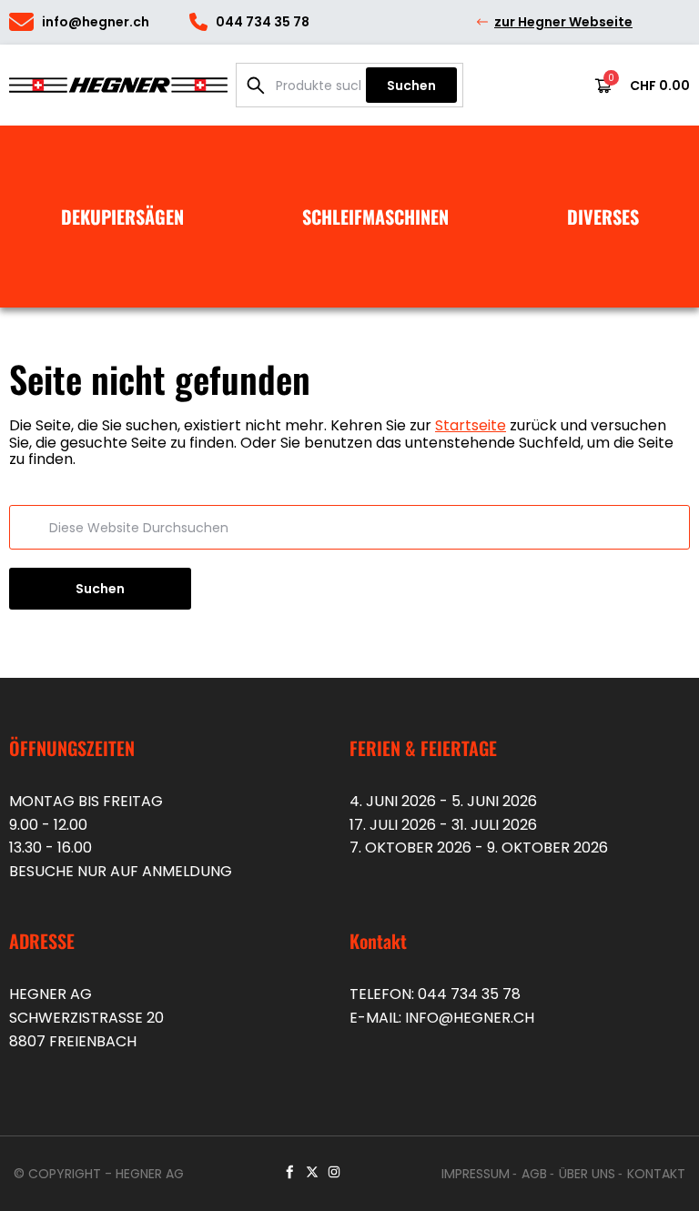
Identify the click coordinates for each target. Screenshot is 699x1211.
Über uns (587, 1174)
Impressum (475, 1174)
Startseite (470, 425)
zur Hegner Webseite (563, 22)
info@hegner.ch (469, 1017)
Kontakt (656, 1174)
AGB (534, 1174)
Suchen (411, 85)
